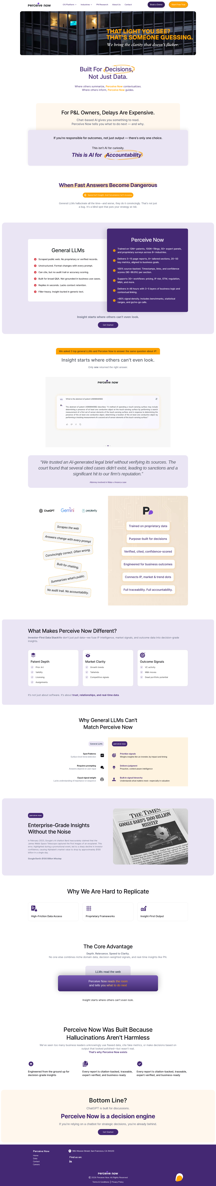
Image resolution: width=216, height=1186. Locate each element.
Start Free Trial (178, 4)
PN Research (102, 4)
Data (35, 1158)
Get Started (108, 325)
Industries (85, 4)
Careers (36, 1164)
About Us (116, 4)
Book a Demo (156, 4)
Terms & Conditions (100, 1182)
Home (35, 1155)
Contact (128, 4)
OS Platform (68, 4)
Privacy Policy (118, 1182)
